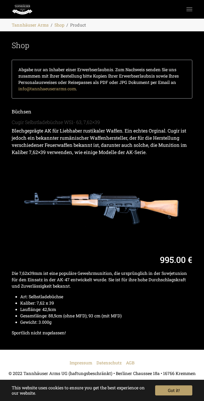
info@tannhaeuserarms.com (47, 88)
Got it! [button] (174, 390)
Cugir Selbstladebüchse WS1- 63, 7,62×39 (56, 122)
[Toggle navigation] (189, 9)
